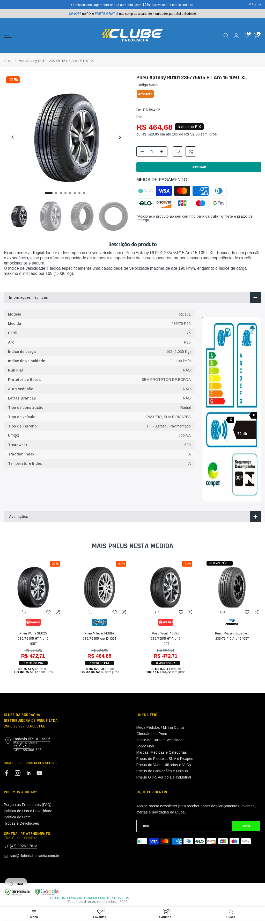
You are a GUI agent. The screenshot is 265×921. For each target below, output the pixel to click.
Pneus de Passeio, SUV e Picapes (164, 758)
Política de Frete (17, 817)
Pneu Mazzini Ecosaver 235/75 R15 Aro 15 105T (232, 636)
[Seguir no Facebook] (7, 773)
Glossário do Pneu (151, 734)
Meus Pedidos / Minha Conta (160, 727)
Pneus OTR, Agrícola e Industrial (163, 777)
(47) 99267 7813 (23, 846)
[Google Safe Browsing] (31, 892)
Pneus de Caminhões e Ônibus (162, 771)
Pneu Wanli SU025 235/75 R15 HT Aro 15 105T (33, 638)
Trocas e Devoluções (21, 823)
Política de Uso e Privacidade (28, 811)
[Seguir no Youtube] (39, 773)
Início (8, 60)
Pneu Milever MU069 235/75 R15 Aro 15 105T (99, 636)
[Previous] (13, 137)
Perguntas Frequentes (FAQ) (27, 805)
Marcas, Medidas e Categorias (161, 752)
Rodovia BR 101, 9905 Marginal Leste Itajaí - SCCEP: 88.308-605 (31, 744)
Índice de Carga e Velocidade (160, 740)
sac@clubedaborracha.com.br (34, 856)
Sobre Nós (145, 746)
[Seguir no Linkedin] (28, 773)
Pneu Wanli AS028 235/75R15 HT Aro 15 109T (165, 638)
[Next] (119, 137)
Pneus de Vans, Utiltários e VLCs (163, 765)
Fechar (11, 4)
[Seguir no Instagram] (17, 773)
